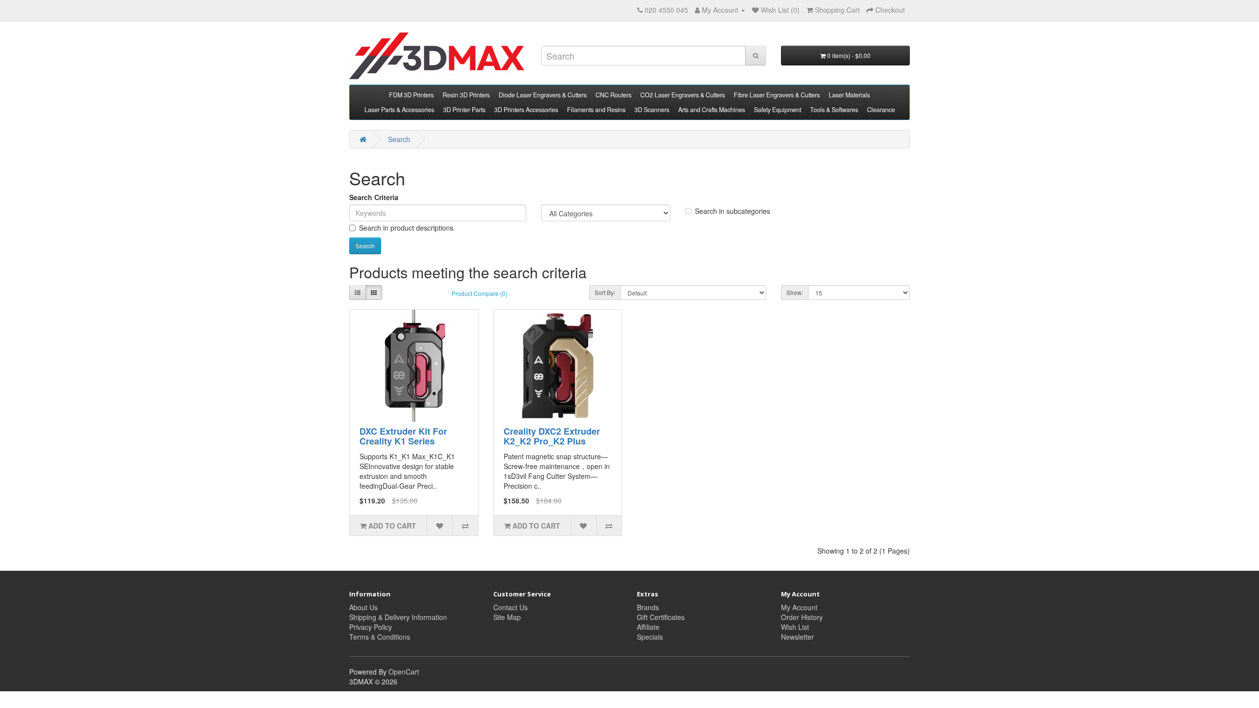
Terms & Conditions (379, 637)
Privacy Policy (370, 627)
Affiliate (648, 627)
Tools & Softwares (834, 109)
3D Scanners (651, 109)
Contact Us (510, 607)
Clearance (881, 109)
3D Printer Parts (464, 109)
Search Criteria (373, 197)
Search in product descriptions (406, 228)
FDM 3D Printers (411, 94)
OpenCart (404, 672)
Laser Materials (849, 94)
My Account (799, 607)
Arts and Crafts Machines (711, 109)
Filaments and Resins (596, 109)
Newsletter (797, 637)
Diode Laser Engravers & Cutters (543, 94)
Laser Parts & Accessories (399, 109)
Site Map (507, 617)
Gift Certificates (661, 617)
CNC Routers (613, 94)
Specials (650, 637)
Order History (802, 617)
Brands (648, 607)
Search (399, 139)
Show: (794, 292)
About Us (363, 607)
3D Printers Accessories (526, 109)
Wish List (795, 627)
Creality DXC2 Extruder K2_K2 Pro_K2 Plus (552, 436)
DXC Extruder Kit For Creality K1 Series (403, 436)
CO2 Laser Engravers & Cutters (682, 94)
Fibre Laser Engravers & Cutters (777, 94)
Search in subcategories (732, 211)
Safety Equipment (777, 109)
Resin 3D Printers (466, 94)
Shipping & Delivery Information (398, 617)
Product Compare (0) (479, 293)
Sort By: (605, 292)
